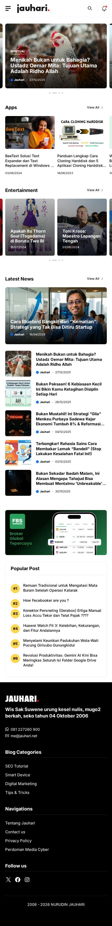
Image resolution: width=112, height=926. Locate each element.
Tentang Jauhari (20, 823)
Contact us (15, 831)
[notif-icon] (104, 8)
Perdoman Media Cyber (27, 849)
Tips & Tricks (17, 792)
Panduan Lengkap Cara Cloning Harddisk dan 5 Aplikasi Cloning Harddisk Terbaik (80, 163)
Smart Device (17, 774)
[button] (90, 7)
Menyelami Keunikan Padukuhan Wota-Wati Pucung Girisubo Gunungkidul (60, 643)
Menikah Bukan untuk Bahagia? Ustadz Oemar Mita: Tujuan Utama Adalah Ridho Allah (53, 65)
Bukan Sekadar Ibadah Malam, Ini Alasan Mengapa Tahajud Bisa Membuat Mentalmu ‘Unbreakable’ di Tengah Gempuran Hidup (71, 481)
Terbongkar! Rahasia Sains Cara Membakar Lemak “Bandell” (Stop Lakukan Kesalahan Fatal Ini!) (68, 448)
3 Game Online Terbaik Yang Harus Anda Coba (86, 235)
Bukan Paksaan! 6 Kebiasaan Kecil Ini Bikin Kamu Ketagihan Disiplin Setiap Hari (69, 389)
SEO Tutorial (16, 766)
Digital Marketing (21, 783)
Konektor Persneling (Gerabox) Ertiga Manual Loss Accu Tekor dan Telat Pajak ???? (62, 613)
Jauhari (19, 80)
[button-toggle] (8, 8)
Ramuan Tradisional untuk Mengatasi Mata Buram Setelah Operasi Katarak (60, 587)
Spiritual (17, 51)
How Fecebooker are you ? (46, 600)
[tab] (50, 93)
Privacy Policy (18, 840)
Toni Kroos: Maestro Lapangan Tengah (35, 235)
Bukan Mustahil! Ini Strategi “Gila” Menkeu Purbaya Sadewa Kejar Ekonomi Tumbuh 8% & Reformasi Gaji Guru (68, 421)
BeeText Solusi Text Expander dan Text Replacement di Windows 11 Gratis (29, 163)
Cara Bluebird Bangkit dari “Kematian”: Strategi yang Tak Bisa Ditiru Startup (54, 324)
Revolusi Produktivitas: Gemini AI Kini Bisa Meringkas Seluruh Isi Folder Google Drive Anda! (60, 660)
